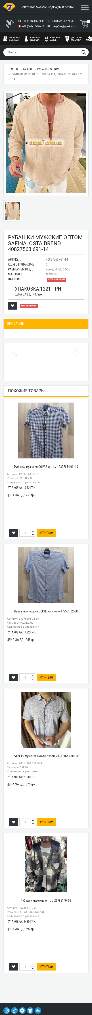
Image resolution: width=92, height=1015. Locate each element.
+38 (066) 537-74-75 (63, 21)
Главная (13, 69)
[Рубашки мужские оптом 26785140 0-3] (46, 864)
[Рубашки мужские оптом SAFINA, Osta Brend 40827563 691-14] (46, 143)
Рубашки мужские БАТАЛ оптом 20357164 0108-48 (46, 756)
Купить (45, 533)
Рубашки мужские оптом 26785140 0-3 (46, 900)
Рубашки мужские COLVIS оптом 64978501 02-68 (46, 611)
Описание (15, 323)
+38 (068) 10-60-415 (33, 26)
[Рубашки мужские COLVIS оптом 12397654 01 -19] (46, 430)
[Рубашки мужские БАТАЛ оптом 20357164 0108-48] (46, 720)
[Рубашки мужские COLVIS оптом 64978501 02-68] (46, 575)
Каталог (28, 69)
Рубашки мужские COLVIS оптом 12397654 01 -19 (46, 466)
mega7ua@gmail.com (64, 26)
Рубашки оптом (48, 69)
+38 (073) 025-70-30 (33, 21)
